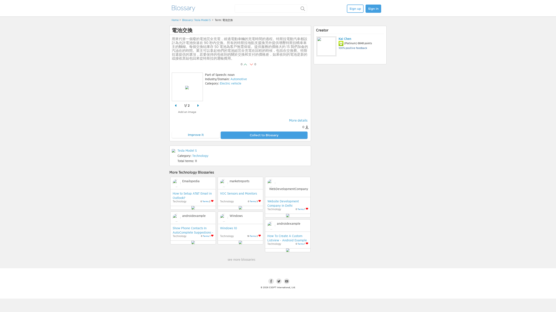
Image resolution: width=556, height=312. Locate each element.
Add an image (187, 112)
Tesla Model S (202, 20)
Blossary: (188, 20)
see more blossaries (241, 259)
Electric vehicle (230, 83)
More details (298, 120)
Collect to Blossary (264, 135)
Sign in (373, 9)
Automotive (238, 79)
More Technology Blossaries (191, 172)
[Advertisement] (350, 99)
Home (175, 20)
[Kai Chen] (326, 46)
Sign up (355, 9)
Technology (200, 156)
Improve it (196, 135)
